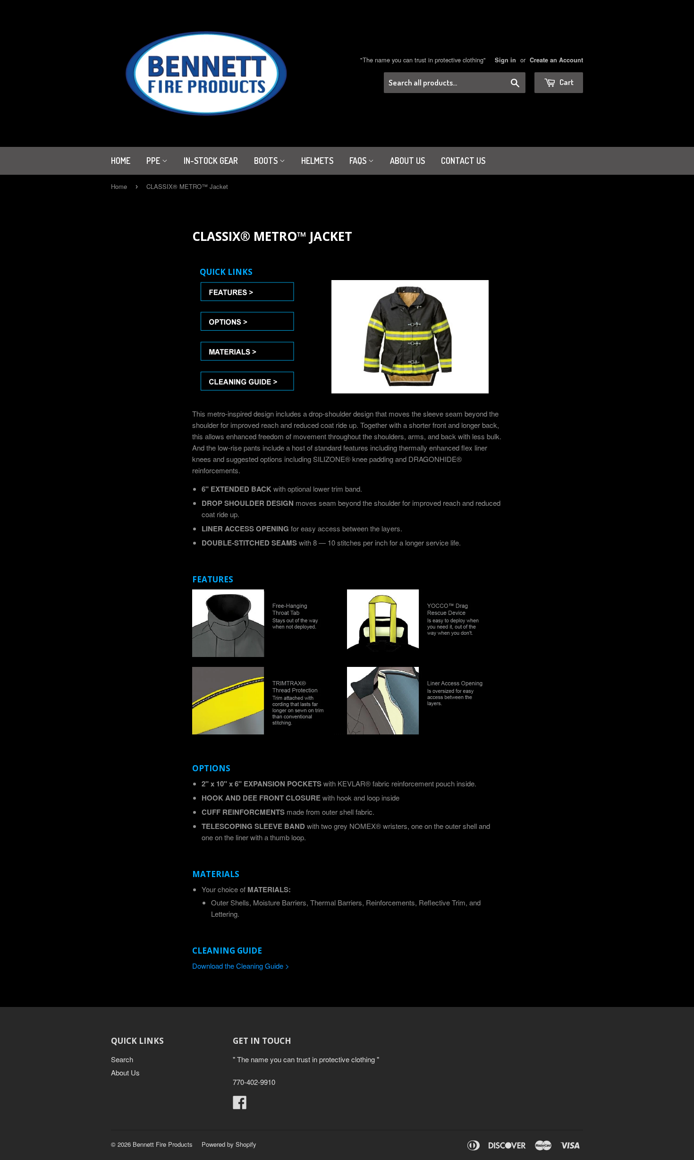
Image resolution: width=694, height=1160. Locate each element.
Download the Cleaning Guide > (240, 966)
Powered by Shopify (229, 1144)
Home (120, 160)
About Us (407, 160)
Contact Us (463, 160)
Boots (266, 160)
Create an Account (556, 60)
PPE (154, 160)
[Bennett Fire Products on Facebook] (240, 1105)
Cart (566, 82)
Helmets (317, 160)
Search (122, 1059)
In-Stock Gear (211, 160)
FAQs (358, 160)
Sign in (505, 60)
